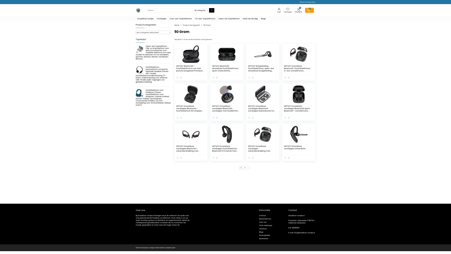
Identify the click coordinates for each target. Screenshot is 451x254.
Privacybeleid (264, 235)
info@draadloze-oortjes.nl (304, 233)
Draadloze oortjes (145, 18)
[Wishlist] (287, 9)
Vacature (263, 229)
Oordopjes (161, 18)
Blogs (263, 18)
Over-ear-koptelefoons (181, 18)
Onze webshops (265, 225)
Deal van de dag (250, 18)
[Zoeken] (211, 10)
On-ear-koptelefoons (205, 18)
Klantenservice (265, 219)
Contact (262, 215)
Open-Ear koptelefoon (229, 18)
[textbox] (153, 32)
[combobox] (153, 32)
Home (176, 25)
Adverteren (263, 238)
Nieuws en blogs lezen (307, 2)
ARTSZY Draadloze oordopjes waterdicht (294, 147)
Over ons (262, 222)
